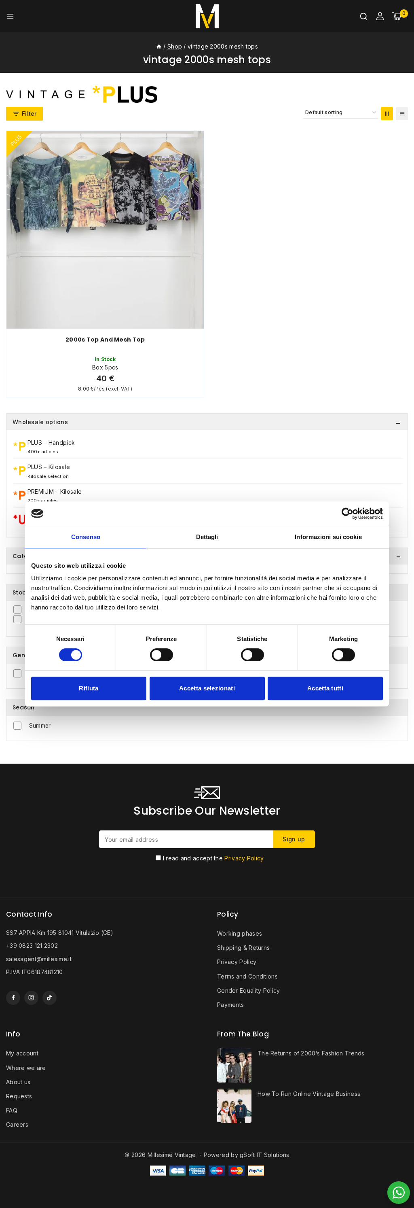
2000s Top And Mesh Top (105, 339)
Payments (230, 1004)
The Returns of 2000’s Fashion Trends (311, 1053)
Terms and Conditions (247, 976)
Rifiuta (88, 688)
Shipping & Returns (243, 947)
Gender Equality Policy (248, 990)
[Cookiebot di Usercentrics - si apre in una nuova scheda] (347, 513)
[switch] (161, 654)
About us (18, 1081)
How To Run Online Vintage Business (309, 1093)
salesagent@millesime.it (39, 958)
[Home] (159, 46)
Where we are (26, 1067)
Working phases (239, 933)
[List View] (402, 113)
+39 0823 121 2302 (32, 945)
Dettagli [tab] (207, 536)
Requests (19, 1096)
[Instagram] (31, 998)
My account (22, 1053)
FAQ (11, 1110)
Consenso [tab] (85, 536)
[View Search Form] (363, 16)
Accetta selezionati (207, 688)
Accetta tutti (325, 688)
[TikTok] (49, 998)
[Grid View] (387, 113)
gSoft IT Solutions (264, 1154)
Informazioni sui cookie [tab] (328, 536)
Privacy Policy (244, 858)
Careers (17, 1124)
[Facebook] (13, 998)
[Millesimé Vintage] (207, 16)
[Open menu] (10, 16)
